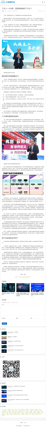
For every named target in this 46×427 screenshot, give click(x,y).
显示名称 (4, 318)
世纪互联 (22, 409)
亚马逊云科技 (4, 411)
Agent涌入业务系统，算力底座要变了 (8, 294)
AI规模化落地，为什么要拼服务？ (12, 336)
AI (2, 409)
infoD (25, 422)
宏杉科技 (3, 412)
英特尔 (33, 414)
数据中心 (22, 412)
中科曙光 (31, 409)
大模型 (35, 411)
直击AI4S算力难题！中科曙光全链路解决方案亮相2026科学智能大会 (37, 294)
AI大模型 (9, 409)
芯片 (30, 414)
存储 (23, 276)
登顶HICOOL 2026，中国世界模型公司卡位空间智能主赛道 (16, 386)
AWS (12, 409)
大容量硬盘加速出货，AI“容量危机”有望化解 (14, 341)
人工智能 (9, 411)
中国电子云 (27, 409)
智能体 (7, 414)
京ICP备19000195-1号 (26, 425)
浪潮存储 (15, 414)
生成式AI (22, 414)
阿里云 (3, 415)
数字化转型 (14, 412)
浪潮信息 (11, 414)
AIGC (5, 409)
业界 (3, 11)
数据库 (27, 412)
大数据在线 (20, 425)
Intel (16, 409)
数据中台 (18, 412)
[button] (42, 2)
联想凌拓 (26, 276)
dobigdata (9, 11)
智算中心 (3, 414)
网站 (31, 318)
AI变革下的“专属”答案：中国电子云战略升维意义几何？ (15, 349)
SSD (19, 409)
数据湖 (35, 412)
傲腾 (12, 411)
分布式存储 (20, 411)
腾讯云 (27, 414)
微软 (10, 412)
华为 (24, 411)
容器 (7, 412)
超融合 (37, 414)
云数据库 (36, 409)
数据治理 (30, 412)
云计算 (20, 276)
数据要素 (38, 412)
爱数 (19, 414)
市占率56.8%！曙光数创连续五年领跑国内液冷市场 (15, 390)
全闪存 (16, 411)
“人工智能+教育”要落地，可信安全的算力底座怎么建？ (15, 345)
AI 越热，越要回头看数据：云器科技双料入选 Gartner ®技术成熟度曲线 (22, 294)
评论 (43, 11)
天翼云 (38, 411)
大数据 (31, 411)
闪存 (29, 276)
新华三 (42, 412)
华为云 (27, 411)
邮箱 (17, 318)
